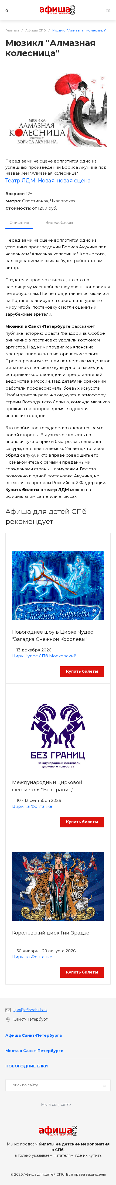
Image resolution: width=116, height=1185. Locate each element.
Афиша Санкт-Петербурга (33, 1035)
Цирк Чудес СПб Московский (44, 655)
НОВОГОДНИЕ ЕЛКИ (26, 1066)
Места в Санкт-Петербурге (34, 1050)
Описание (19, 222)
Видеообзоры (59, 222)
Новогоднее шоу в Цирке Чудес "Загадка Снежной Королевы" (52, 635)
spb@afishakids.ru (30, 1009)
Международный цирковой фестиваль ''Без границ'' (47, 786)
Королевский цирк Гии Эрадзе (50, 933)
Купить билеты (82, 671)
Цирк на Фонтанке (32, 806)
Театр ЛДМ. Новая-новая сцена (48, 180)
